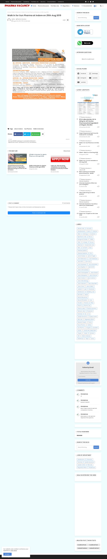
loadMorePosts (82, 545)
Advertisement (81, 231)
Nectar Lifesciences (82, 297)
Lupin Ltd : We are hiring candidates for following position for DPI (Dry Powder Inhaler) (59, 168)
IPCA (91, 253)
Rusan (90, 322)
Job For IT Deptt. (91, 256)
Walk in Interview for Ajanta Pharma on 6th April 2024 (37, 166)
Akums (89, 231)
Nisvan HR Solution (82, 300)
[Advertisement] (40, 36)
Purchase (80, 314)
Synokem (95, 327)
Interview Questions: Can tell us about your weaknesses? (88, 204)
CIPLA (79, 242)
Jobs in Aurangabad (83, 272)
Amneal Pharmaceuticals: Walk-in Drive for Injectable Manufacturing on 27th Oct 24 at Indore (17, 168)
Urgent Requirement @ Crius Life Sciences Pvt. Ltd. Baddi (88, 133)
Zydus (92, 338)
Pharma (80, 305)
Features (76, 6)
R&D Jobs (80, 319)
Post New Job (35, 2)
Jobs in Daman (93, 275)
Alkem (79, 234)
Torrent (85, 333)
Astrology (85, 234)
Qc (89, 314)
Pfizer (92, 303)
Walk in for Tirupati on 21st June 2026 (88, 214)
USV (79, 336)
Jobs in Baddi (94, 272)
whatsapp (95, 73)
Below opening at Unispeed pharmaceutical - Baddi (87, 172)
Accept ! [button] (7, 554)
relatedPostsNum (82, 548)
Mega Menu (65, 6)
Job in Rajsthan (82, 267)
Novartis (80, 303)
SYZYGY (80, 330)
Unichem (92, 333)
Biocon (90, 236)
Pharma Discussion (16, 2)
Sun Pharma (28, 129)
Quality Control (93, 316)
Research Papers (82, 322)
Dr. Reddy (85, 242)
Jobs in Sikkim (89, 286)
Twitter (28, 134)
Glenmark (80, 245)
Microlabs (80, 294)
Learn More (13, 550)
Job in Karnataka (93, 264)
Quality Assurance (82, 316)
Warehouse (81, 338)
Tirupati (80, 333)
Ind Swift (85, 247)
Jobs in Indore (18, 129)
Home (7, 2)
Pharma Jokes (81, 308)
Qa (85, 314)
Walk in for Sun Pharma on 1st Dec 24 (89, 143)
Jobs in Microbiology (83, 281)
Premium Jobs (81, 311)
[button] (100, 6)
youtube (95, 78)
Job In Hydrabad (82, 264)
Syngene (88, 327)
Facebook (19, 134)
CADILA (91, 239)
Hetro (79, 247)
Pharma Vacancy (91, 308)
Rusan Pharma (81, 325)
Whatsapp (36, 134)
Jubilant (80, 289)
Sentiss (89, 325)
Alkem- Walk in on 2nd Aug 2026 (88, 152)
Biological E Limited (83, 239)
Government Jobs (89, 245)
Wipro (87, 338)
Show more (67, 151)
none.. (91, 300)
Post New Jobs (55, 6)
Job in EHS (80, 261)
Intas (90, 247)
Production (90, 311)
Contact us (61, 2)
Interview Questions (82, 253)
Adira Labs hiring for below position (87, 193)
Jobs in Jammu (91, 278)
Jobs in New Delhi (92, 283)
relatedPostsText (94, 548)
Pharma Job (87, 305)
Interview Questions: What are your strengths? (88, 183)
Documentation (51, 2)
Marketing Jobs (90, 292)
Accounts (89, 228)
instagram (83, 78)
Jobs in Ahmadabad (83, 269)
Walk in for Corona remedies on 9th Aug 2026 (88, 161)
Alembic (95, 231)
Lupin (85, 289)
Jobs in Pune (81, 286)
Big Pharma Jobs (82, 236)
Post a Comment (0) (38, 213)
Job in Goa (88, 261)
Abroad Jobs (81, 228)
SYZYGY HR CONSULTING (90, 330)
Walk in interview (16, 12)
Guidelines (26, 2)
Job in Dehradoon (82, 258)
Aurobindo (92, 234)
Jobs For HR (91, 267)
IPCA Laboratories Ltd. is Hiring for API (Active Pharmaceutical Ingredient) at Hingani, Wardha (88, 122)
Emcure (92, 242)
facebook (83, 73)
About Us (43, 2)
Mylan (86, 294)
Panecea (86, 303)
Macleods (91, 289)
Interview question (82, 250)
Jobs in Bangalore (82, 275)
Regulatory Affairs (89, 319)
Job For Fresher (81, 256)
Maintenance (81, 292)
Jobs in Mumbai (82, 283)
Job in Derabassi (93, 258)
